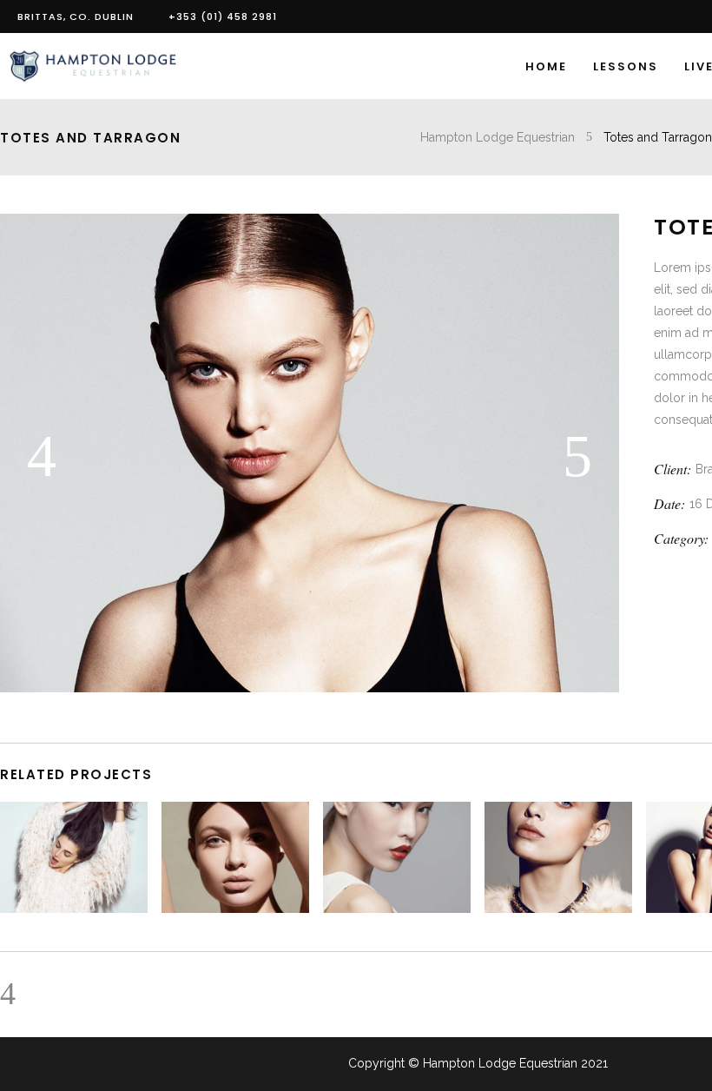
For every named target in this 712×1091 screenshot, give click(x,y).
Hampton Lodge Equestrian (497, 137)
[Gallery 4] (309, 688)
